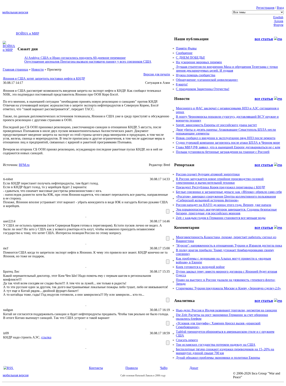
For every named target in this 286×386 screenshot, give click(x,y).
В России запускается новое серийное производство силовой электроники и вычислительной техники (220, 180)
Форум (278, 25)
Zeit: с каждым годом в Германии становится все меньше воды (220, 218)
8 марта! (182, 84)
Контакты (96, 368)
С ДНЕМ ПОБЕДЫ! (190, 57)
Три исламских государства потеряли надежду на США (215, 344)
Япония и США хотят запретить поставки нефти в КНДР (44, 78)
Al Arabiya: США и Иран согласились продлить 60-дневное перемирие (75, 58)
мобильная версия (15, 12)
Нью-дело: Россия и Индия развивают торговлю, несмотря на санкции (226, 310)
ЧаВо (163, 368)
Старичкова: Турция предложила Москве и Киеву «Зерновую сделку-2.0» (228, 288)
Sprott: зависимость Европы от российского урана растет (216, 125)
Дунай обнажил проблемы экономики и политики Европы (218, 357)
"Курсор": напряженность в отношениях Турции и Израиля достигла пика (229, 245)
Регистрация (265, 7)
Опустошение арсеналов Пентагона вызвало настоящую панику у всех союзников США (87, 61)
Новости (37, 69)
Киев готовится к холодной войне (200, 267)
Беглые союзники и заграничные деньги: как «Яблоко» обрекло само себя (229, 192)
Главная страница (15, 69)
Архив (278, 21)
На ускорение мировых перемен (199, 62)
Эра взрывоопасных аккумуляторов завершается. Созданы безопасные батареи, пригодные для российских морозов (226, 211)
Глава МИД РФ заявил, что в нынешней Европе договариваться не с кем (228, 147)
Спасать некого (187, 340)
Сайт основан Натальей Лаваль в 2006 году (143, 375)
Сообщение (184, 53)
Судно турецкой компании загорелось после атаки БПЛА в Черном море (228, 142)
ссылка (46, 337)
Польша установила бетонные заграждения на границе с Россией (222, 152)
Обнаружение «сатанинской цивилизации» (207, 80)
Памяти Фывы (186, 48)
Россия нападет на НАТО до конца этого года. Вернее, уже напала (223, 205)
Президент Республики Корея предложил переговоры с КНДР (220, 187)
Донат (193, 368)
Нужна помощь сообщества (195, 75)
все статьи (264, 39)
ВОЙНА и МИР (27, 33)
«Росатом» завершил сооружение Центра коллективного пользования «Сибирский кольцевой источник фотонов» (226, 198)
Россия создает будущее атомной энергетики (208, 174)
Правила (131, 368)
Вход (280, 7)
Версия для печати (156, 74)
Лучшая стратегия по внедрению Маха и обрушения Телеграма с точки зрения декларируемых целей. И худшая (227, 68)
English (278, 17)
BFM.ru (24, 165)
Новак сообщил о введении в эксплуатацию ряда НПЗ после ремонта (225, 138)
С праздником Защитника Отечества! (202, 89)
